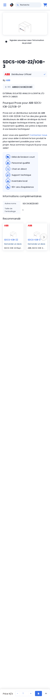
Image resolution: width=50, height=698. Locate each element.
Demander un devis (13, 244)
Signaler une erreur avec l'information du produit (27, 41)
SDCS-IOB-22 (11, 239)
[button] (25, 24)
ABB (8, 80)
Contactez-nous (38, 135)
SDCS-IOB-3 (34, 239)
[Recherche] (17, 5)
